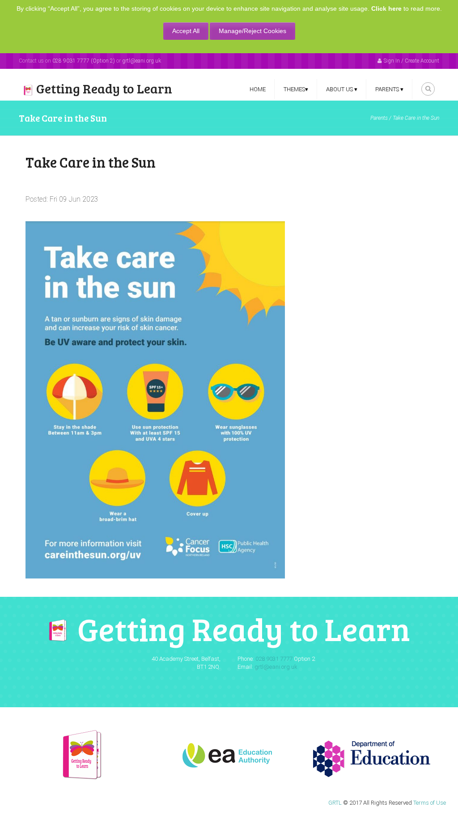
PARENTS (389, 89)
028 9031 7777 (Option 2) (83, 61)
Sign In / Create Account (411, 61)
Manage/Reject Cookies (252, 30)
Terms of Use (429, 802)
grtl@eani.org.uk (141, 61)
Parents (379, 118)
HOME (258, 89)
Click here (386, 8)
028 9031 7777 (274, 658)
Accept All (185, 30)
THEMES (296, 89)
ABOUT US (341, 89)
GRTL (335, 802)
